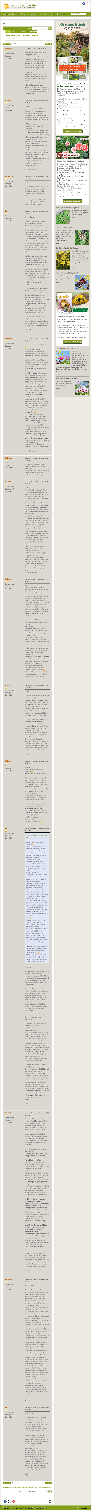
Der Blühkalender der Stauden (67, 248)
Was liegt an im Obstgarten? (67, 273)
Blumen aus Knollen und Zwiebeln (70, 161)
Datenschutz (18, 1508)
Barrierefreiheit (42, 1508)
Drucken (48, 43)
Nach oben (7, 1483)
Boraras (8, 1279)
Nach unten (7, 43)
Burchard (9, 176)
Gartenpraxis (8, 14)
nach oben (83, 1508)
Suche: (29, 28)
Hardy (8, 100)
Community (47, 14)
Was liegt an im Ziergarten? (66, 378)
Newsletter (60, 14)
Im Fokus (21, 14)
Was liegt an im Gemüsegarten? (68, 208)
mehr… (74, 217)
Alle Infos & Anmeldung (72, 201)
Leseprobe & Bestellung (72, 131)
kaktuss (8, 49)
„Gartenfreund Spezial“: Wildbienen (70, 316)
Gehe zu (21, 1491)
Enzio (7, 211)
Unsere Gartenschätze (64, 228)
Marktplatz (34, 14)
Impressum (7, 1508)
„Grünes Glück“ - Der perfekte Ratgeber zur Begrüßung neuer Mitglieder (72, 85)
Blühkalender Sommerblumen (67, 348)
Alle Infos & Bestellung (72, 342)
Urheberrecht (29, 1508)
